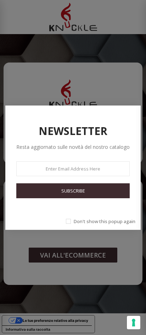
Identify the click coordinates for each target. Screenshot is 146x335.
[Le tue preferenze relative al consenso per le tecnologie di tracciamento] (133, 322)
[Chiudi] (137, 98)
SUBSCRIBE (73, 191)
